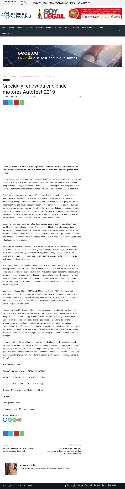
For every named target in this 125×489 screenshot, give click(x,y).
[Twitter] (115, 2)
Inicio (4, 76)
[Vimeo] (118, 2)
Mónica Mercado (12, 97)
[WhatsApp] (22, 102)
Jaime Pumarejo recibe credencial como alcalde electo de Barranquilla (19, 449)
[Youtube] (121, 2)
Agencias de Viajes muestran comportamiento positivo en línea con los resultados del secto (64, 451)
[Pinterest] (16, 102)
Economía (12, 76)
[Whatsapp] (14, 420)
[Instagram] (112, 2)
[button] (120, 31)
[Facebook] (109, 2)
